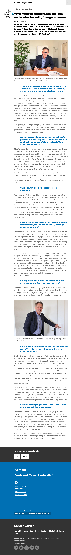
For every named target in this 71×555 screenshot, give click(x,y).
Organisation (27, 3)
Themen (17, 3)
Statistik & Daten (56, 531)
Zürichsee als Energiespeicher (42, 433)
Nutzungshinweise (19, 540)
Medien (43, 531)
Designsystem (35, 538)
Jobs (16, 533)
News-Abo (34, 531)
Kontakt (17, 531)
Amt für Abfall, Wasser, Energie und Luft (34, 475)
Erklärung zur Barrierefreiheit (50, 538)
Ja (17, 456)
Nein (25, 456)
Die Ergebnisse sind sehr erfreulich (53, 417)
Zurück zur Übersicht (24, 9)
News (25, 531)
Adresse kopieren (21, 494)
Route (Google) (20, 491)
